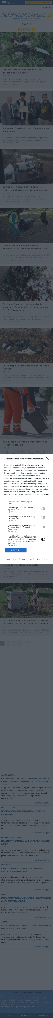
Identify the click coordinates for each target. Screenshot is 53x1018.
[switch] (43, 508)
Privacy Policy (41, 559)
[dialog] (26, 509)
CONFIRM (16, 550)
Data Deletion (11, 559)
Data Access (26, 559)
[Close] (48, 459)
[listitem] (26, 502)
